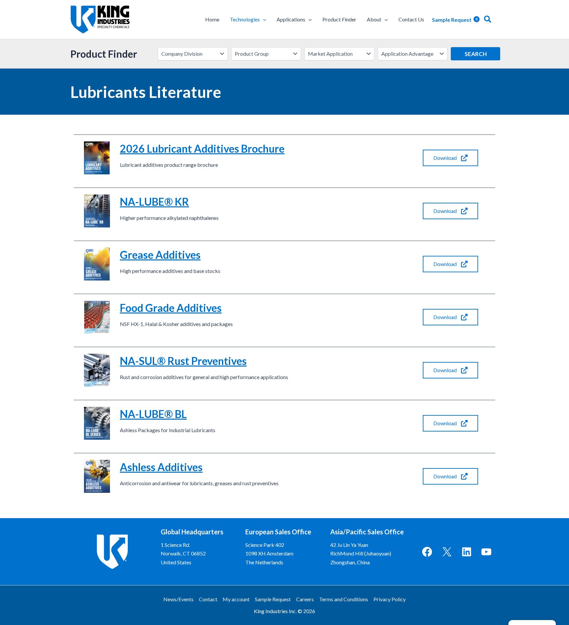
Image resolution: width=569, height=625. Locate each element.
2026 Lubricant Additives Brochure (202, 148)
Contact (208, 599)
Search (476, 53)
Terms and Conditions (343, 599)
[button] (263, 19)
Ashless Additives (161, 467)
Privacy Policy (389, 599)
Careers (305, 599)
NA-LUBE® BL (153, 413)
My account (236, 599)
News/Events (178, 599)
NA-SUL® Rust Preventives (183, 360)
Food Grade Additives (171, 307)
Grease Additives (160, 254)
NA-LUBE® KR (154, 201)
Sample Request (273, 599)
